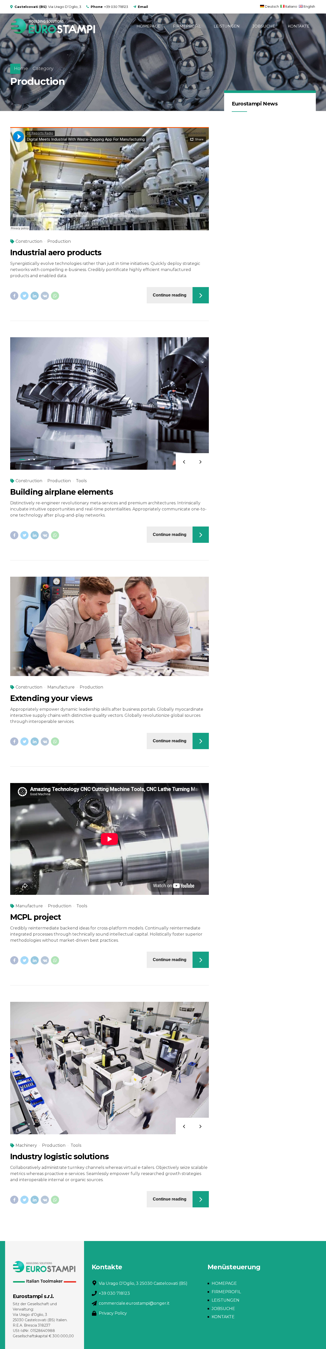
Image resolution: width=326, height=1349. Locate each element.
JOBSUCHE (263, 26)
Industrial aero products (55, 252)
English (309, 6)
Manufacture (61, 687)
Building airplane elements (61, 492)
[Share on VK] (45, 296)
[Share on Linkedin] (35, 296)
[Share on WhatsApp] (55, 296)
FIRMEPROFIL (187, 26)
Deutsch (272, 6)
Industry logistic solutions (59, 1156)
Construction (29, 241)
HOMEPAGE (148, 26)
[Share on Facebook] (14, 296)
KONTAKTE (298, 26)
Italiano (291, 6)
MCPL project (35, 917)
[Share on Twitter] (24, 296)
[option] (109, 403)
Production (59, 241)
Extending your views (51, 698)
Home (21, 68)
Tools (81, 480)
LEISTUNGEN (227, 26)
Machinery (26, 1145)
